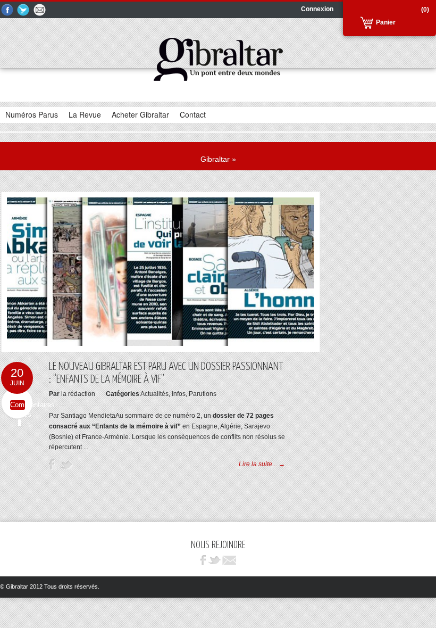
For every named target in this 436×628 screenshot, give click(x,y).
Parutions (202, 394)
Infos (179, 394)
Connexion (317, 9)
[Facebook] (7, 10)
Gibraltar (215, 159)
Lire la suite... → (262, 464)
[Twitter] (23, 10)
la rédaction (78, 394)
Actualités (154, 394)
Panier (386, 22)
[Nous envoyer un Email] (40, 10)
